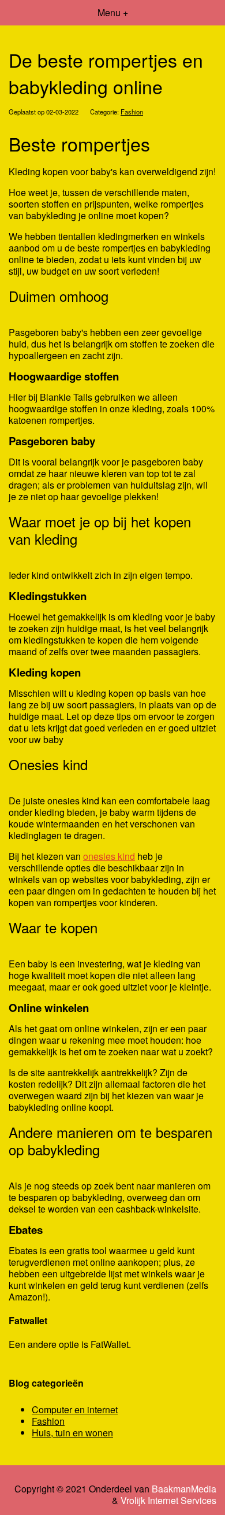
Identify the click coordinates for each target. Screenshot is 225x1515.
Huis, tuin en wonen (72, 1432)
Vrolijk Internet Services (168, 1500)
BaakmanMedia (184, 1489)
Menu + (112, 12)
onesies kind (109, 856)
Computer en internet (75, 1409)
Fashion (132, 111)
